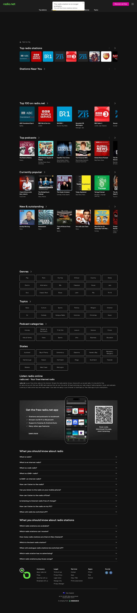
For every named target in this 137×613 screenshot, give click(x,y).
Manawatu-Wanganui (109, 352)
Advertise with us (42, 578)
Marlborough (27, 360)
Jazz (109, 285)
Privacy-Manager (59, 583)
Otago (77, 360)
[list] (68, 56)
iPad (89, 575)
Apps (72, 575)
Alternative (43, 285)
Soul (27, 292)
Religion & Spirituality (43, 330)
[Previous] (109, 47)
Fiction (110, 330)
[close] (83, 3)
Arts (76, 337)
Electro (27, 285)
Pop (27, 278)
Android (90, 578)
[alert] (68, 6)
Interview (77, 315)
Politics (76, 308)
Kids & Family (27, 337)
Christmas (93, 315)
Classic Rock (44, 292)
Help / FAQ (74, 578)
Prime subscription (77, 581)
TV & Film (60, 330)
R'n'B (110, 292)
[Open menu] (132, 4)
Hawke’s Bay (93, 352)
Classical (77, 285)
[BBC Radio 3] (71, 56)
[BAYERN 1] (48, 56)
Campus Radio (60, 315)
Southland (93, 360)
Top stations (43, 10)
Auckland (27, 352)
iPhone (90, 572)
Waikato (27, 367)
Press (38, 575)
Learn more (33, 433)
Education (110, 337)
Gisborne (77, 352)
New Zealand (69, 593)
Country (93, 278)
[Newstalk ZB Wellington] (59, 56)
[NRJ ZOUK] (94, 56)
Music (110, 315)
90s (93, 292)
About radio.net (41, 572)
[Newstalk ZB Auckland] (83, 56)
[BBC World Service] (36, 56)
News (27, 308)
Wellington (60, 367)
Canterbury (60, 352)
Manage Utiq (58, 581)
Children (110, 308)
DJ (27, 315)
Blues (60, 292)
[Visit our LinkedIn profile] (106, 573)
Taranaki (110, 360)
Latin (76, 292)
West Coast (43, 367)
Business (93, 337)
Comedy (43, 315)
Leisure (76, 330)
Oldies (110, 278)
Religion (93, 308)
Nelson (43, 360)
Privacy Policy (58, 575)
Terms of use (58, 572)
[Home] (20, 42)
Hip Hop (60, 278)
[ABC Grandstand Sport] (25, 56)
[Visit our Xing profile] (111, 573)
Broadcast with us (42, 581)
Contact (73, 572)
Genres (87, 10)
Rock (43, 278)
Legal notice (57, 578)
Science (93, 330)
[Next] (115, 47)
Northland (60, 360)
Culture (43, 308)
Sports (60, 308)
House (93, 285)
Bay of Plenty (44, 352)
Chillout (76, 278)
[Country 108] (106, 56)
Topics (96, 10)
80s (60, 285)
